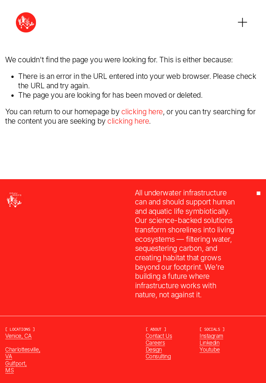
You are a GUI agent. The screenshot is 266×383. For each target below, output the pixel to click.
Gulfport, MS (16, 367)
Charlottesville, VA (22, 353)
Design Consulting (158, 353)
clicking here (142, 111)
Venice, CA (18, 336)
